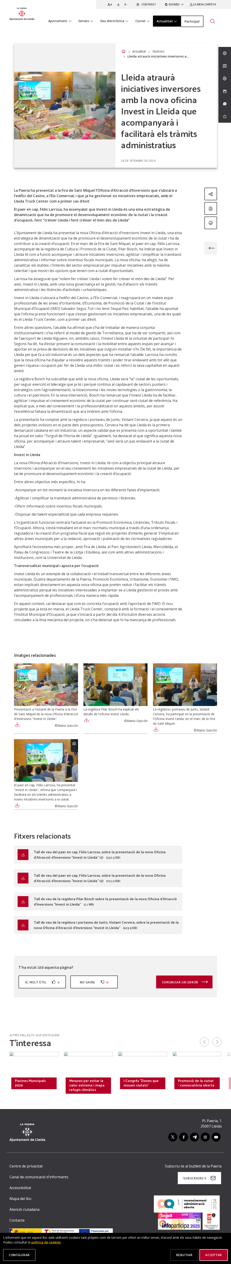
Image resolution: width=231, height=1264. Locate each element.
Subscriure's (194, 1178)
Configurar (19, 1255)
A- (125, 4)
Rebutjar (184, 1255)
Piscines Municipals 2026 (30, 1082)
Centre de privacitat (26, 1166)
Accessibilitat (20, 1187)
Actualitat (139, 51)
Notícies (158, 51)
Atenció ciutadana (24, 1209)
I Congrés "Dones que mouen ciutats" (141, 1082)
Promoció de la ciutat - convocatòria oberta (196, 1082)
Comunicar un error (180, 982)
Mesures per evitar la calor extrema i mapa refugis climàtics (86, 1085)
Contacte (17, 1220)
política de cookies (46, 1242)
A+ (110, 4)
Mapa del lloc (20, 1198)
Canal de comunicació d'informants (38, 1176)
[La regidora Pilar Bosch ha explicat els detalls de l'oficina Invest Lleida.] (115, 684)
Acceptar (213, 1255)
